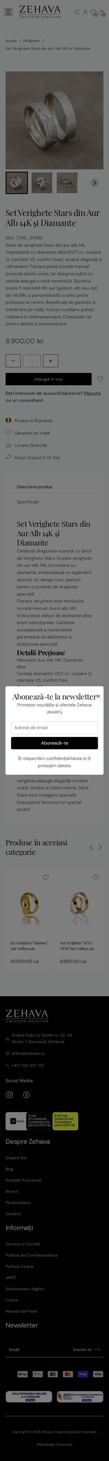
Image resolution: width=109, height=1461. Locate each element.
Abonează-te (54, 743)
